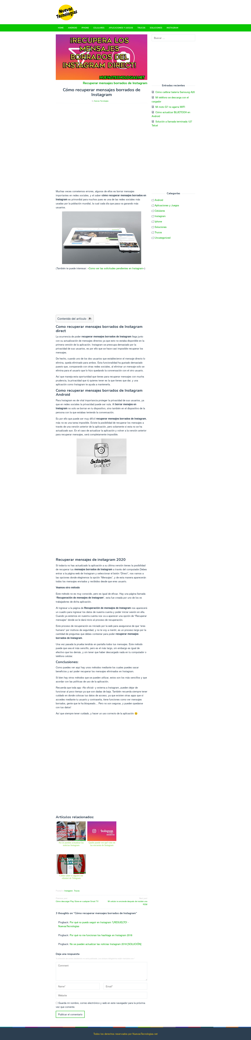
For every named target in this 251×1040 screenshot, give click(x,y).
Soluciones (161, 227)
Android (159, 200)
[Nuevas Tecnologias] (67, 11)
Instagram (68, 890)
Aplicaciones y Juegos (167, 205)
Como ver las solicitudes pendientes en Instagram (116, 268)
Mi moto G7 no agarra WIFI (170, 107)
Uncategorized (162, 237)
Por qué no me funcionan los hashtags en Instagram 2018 (101, 935)
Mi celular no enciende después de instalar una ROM (127, 901)
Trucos (77, 890)
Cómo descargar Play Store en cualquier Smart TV (77, 900)
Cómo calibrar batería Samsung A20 (175, 92)
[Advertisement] (101, 126)
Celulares (160, 210)
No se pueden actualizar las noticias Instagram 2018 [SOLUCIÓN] (105, 944)
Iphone (158, 221)
